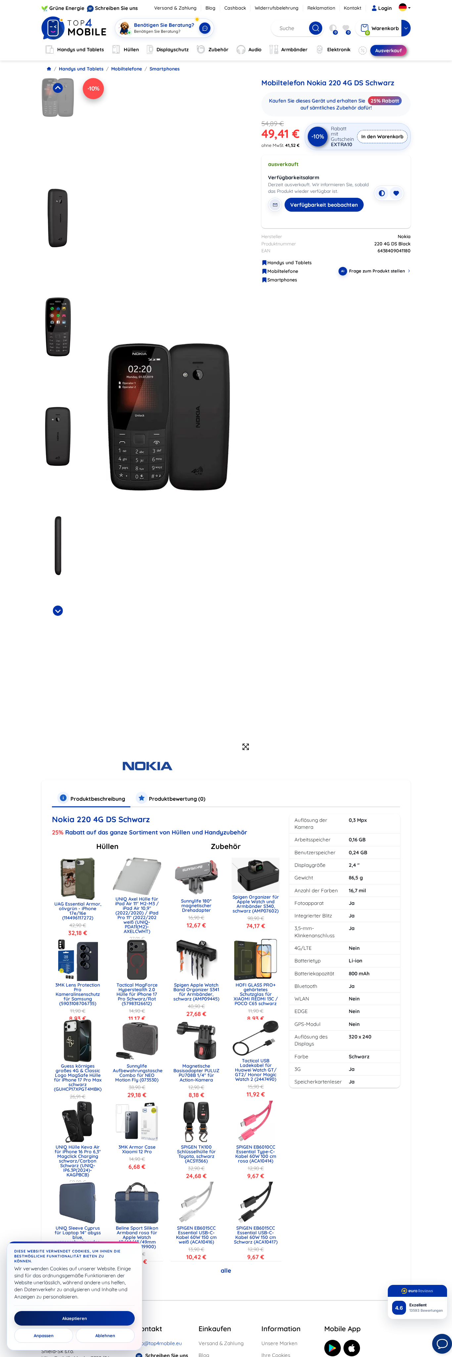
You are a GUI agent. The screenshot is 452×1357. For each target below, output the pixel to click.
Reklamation (321, 8)
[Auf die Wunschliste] (396, 193)
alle (226, 1270)
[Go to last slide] (58, 88)
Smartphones (165, 69)
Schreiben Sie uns (116, 8)
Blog (210, 8)
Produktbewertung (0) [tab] (176, 798)
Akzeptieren (74, 1318)
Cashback (235, 8)
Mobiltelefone (126, 69)
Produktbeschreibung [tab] (97, 798)
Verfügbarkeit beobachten (324, 204)
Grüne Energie (66, 8)
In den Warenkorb (382, 136)
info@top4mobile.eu (159, 1343)
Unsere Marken (279, 1343)
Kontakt (352, 8)
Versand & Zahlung (175, 8)
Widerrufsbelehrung (276, 8)
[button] (57, 131)
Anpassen (44, 1335)
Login (385, 8)
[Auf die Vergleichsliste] (381, 193)
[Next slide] (58, 610)
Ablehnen (105, 1335)
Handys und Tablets (81, 69)
